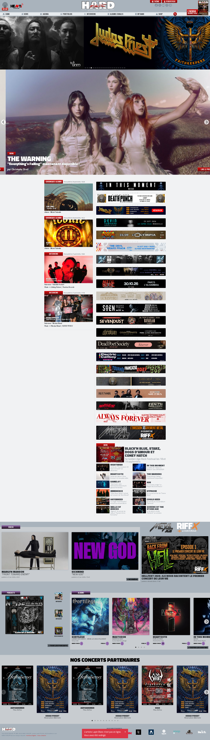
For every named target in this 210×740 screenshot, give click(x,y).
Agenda (46, 14)
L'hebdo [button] (192, 11)
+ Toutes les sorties (197, 647)
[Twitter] (159, 5)
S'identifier (170, 1)
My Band (140, 14)
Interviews (91, 14)
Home (7, 14)
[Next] (206, 122)
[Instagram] (166, 5)
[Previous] (3, 122)
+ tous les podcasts (57, 645)
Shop (160, 14)
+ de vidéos (132, 579)
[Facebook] (156, 5)
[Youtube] (163, 5)
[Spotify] (170, 5)
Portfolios (67, 14)
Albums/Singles (116, 14)
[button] (155, 1)
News (26, 14)
